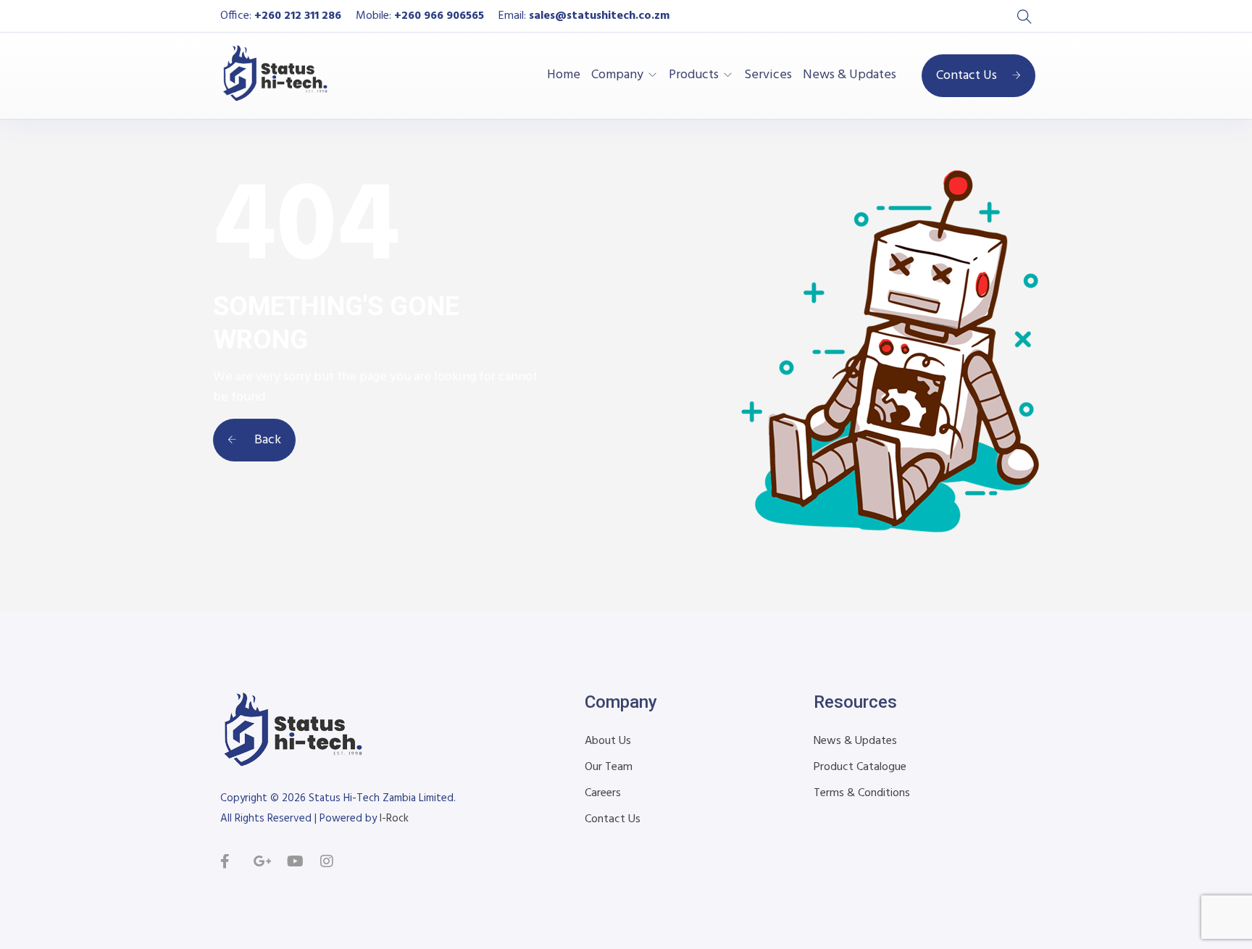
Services (768, 75)
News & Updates (849, 75)
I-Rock (394, 818)
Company (617, 75)
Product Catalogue (860, 767)
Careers (603, 793)
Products (694, 75)
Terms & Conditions (862, 793)
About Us (608, 741)
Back (266, 440)
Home (563, 75)
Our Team (609, 767)
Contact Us (966, 75)
